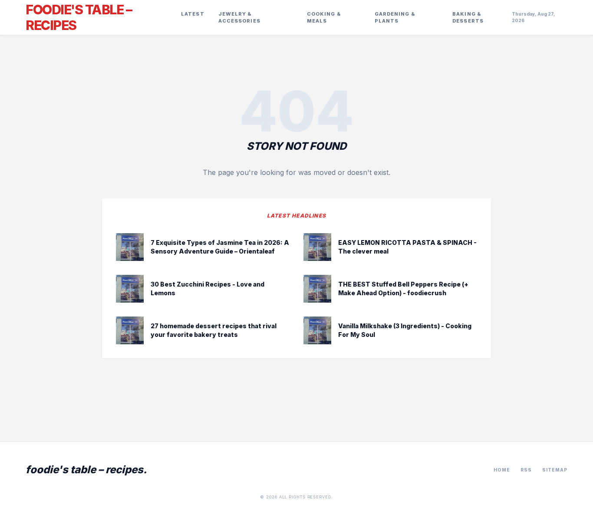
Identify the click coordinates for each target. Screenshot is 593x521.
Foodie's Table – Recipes (79, 17)
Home (502, 469)
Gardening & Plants (395, 17)
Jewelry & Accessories (239, 17)
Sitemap (554, 469)
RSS (526, 469)
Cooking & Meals (324, 17)
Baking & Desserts (468, 17)
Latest (192, 14)
